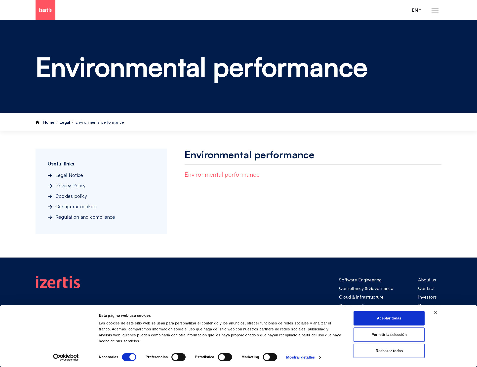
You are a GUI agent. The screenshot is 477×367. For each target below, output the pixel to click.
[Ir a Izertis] (45, 10)
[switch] (178, 357)
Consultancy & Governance (366, 288)
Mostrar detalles (300, 357)
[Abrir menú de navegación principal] (435, 10)
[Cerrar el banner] (435, 313)
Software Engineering (360, 279)
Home (48, 122)
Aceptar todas (389, 318)
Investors (427, 297)
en (415, 10)
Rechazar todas (389, 351)
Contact (426, 288)
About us (427, 279)
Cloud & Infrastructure (361, 297)
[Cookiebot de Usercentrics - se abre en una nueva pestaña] (66, 357)
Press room (430, 305)
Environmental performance (222, 174)
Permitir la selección (389, 334)
